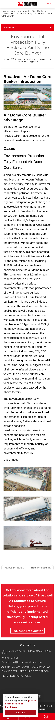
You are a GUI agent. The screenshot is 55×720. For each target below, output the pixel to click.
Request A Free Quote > (27, 631)
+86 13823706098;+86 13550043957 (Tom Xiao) (26, 652)
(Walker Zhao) (9, 657)
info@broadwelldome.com (26, 662)
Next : (42, 568)
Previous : (15, 568)
